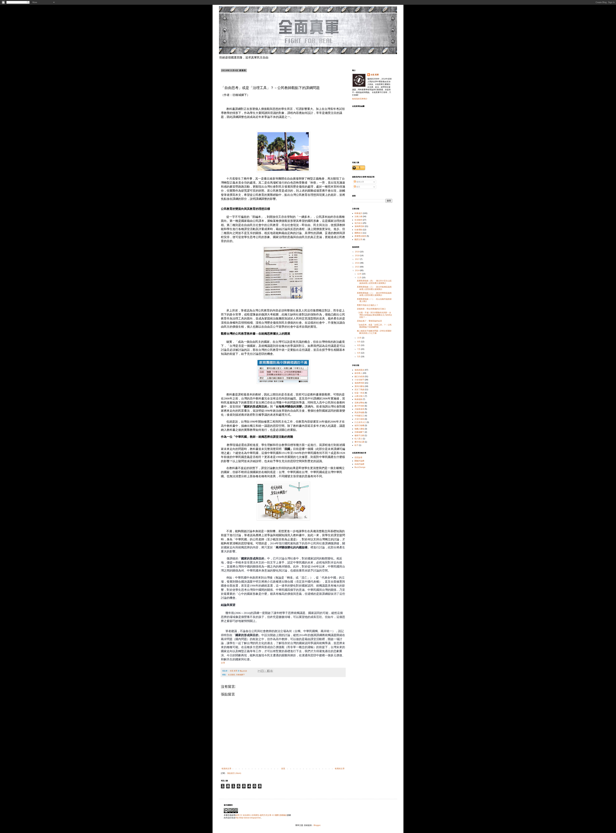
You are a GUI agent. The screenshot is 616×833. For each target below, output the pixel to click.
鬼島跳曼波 (359, 370)
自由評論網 (359, 464)
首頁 (283, 768)
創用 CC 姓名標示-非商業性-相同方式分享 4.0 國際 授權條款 (261, 815)
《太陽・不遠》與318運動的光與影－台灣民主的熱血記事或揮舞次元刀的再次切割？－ (374, 314)
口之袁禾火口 (360, 422)
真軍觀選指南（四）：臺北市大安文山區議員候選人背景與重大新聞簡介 (374, 282)
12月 (359, 274)
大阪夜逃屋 (359, 409)
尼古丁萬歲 (359, 389)
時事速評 (358, 213)
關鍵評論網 (359, 461)
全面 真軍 (375, 75)
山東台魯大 (359, 396)
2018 (357, 255)
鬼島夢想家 (359, 226)
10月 (359, 338)
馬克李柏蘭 (359, 412)
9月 (359, 342)
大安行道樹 (359, 419)
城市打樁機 (359, 425)
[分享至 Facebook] (268, 671)
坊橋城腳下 (240, 675)
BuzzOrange (360, 467)
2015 (357, 267)
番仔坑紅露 (359, 442)
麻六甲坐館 (359, 406)
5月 (359, 356)
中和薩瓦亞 (359, 416)
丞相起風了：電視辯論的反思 (369, 321)
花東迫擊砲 (359, 403)
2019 (357, 252)
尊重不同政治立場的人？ (367, 305)
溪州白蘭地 (359, 386)
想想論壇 (358, 457)
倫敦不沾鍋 (359, 435)
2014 (357, 270)
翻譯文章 (358, 239)
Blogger (317, 825)
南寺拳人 (358, 373)
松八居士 (358, 439)
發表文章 (360, 182)
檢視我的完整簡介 (360, 99)
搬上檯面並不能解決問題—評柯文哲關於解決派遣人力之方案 (374, 332)
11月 (359, 277)
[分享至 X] (265, 671)
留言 (358, 187)
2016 (357, 263)
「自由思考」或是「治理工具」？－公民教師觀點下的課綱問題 (374, 326)
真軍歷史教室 (360, 236)
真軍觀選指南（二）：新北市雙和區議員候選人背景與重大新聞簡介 (374, 294)
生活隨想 (231, 675)
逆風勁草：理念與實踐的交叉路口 (371, 309)
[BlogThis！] (262, 671)
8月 (359, 345)
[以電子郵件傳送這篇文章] (259, 671)
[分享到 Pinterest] (271, 671)
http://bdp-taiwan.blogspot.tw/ (248, 818)
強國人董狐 (359, 429)
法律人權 (358, 216)
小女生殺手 (359, 380)
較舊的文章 (340, 768)
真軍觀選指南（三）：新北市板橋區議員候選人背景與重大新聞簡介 (374, 288)
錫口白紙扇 (359, 376)
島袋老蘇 (358, 399)
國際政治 (358, 233)
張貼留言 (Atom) (234, 773)
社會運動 (358, 230)
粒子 (356, 445)
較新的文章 (226, 768)
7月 (359, 349)
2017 (357, 259)
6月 (359, 353)
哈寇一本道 (359, 393)
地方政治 (358, 223)
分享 (223, 663)
